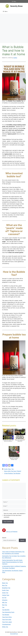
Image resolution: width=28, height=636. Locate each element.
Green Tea (5, 592)
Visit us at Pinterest (11, 531)
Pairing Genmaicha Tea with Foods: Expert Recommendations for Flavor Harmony (12, 562)
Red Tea (4, 605)
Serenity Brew (16, 6)
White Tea (5, 627)
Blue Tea (4, 585)
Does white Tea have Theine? (12, 471)
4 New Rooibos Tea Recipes (12, 473)
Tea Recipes (5, 614)
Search (4, 537)
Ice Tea (4, 597)
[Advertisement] (14, 28)
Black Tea (5, 583)
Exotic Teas (7, 469)
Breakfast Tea (6, 588)
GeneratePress (14, 633)
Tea (12, 469)
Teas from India (6, 619)
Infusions (4, 600)
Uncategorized (6, 624)
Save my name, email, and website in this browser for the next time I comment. (14, 515)
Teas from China (7, 617)
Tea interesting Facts (8, 612)
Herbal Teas (5, 595)
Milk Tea (4, 602)
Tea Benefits (5, 609)
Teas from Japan (7, 622)
